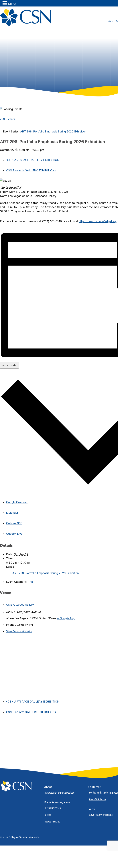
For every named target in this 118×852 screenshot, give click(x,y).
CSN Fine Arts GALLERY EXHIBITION (31, 170)
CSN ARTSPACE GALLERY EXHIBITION (32, 160)
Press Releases (53, 808)
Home (109, 21)
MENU (13, 4)
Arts (30, 581)
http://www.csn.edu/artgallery (97, 221)
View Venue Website (19, 631)
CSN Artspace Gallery (20, 604)
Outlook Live (14, 533)
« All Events (7, 119)
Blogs (48, 815)
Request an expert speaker (59, 792)
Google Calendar (17, 502)
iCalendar (12, 512)
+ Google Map (66, 618)
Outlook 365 (14, 523)
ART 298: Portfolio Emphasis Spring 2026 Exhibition (45, 573)
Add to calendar (9, 365)
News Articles (52, 821)
